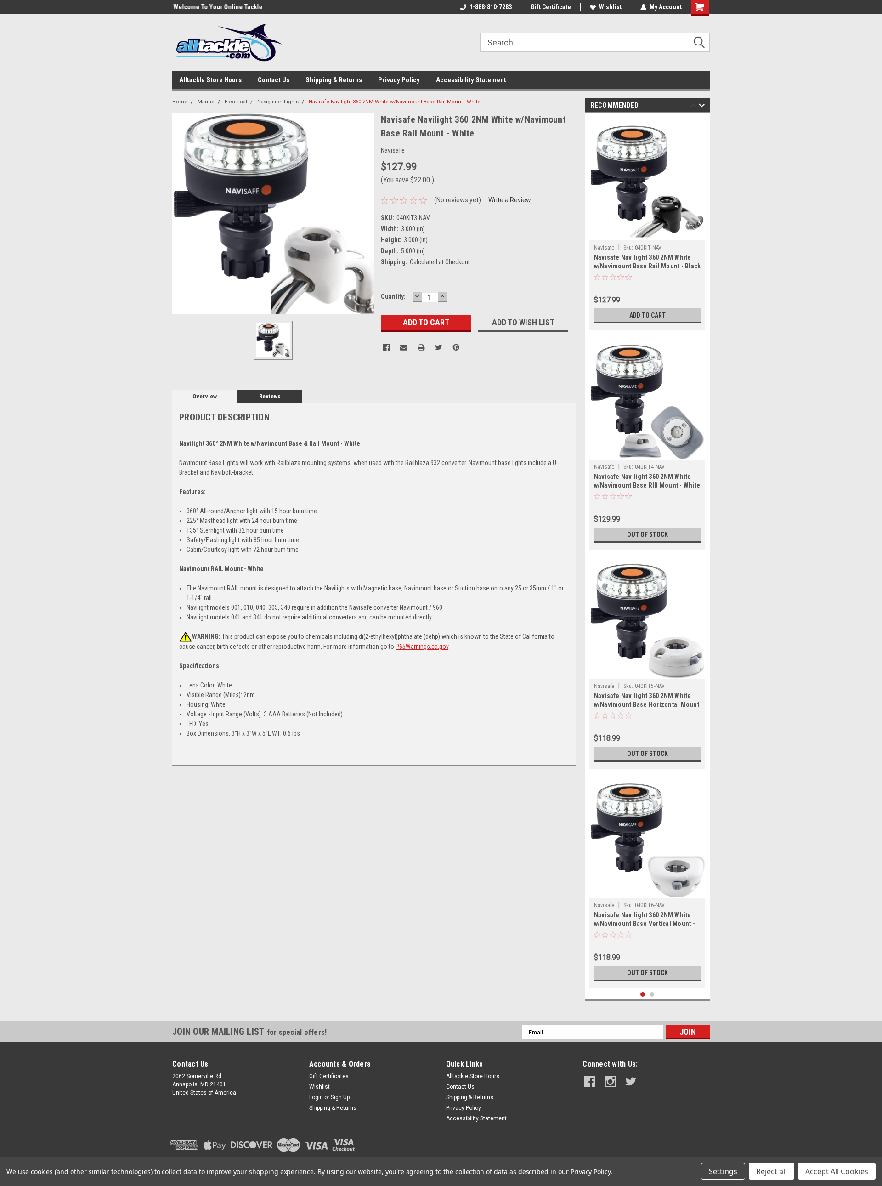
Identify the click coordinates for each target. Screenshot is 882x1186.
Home (179, 102)
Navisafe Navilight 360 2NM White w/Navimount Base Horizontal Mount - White (646, 704)
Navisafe (604, 247)
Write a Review (509, 200)
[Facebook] (386, 347)
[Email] (403, 347)
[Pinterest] (456, 347)
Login (316, 1097)
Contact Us (273, 80)
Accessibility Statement (471, 80)
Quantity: (393, 296)
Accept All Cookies (836, 1171)
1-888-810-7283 (490, 7)
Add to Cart (647, 315)
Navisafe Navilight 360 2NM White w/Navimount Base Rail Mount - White (395, 102)
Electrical (236, 102)
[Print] (421, 347)
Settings (723, 1171)
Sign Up (340, 1097)
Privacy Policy (399, 80)
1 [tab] (642, 994)
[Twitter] (438, 347)
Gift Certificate (551, 7)
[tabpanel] (647, 224)
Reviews (270, 396)
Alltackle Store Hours (210, 80)
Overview (204, 396)
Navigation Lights (278, 102)
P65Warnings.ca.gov (422, 646)
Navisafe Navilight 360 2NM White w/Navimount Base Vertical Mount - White (644, 923)
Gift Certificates (329, 1076)
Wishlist (610, 7)
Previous (693, 106)
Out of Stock (647, 534)
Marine (206, 102)
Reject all (771, 1171)
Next (701, 106)
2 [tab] (652, 994)
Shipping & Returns (333, 80)
